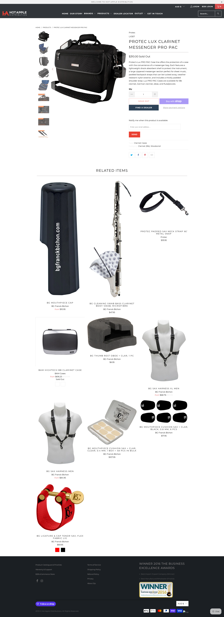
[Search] (218, 13)
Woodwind (155, 146)
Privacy (90, 579)
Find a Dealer (143, 107)
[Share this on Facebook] (138, 155)
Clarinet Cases (140, 143)
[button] (90, 13)
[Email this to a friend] (152, 155)
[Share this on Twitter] (131, 155)
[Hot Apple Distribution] (15, 13)
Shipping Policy (94, 569)
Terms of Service (94, 565)
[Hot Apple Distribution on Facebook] (37, 581)
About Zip (91, 583)
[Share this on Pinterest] (145, 155)
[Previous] (53, 69)
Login (196, 6)
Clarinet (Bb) (144, 146)
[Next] (124, 69)
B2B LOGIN (207, 6)
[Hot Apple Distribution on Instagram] (42, 581)
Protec (132, 32)
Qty (130, 89)
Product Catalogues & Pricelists (49, 565)
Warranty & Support (44, 569)
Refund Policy (93, 574)
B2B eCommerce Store (45, 574)
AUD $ (178, 7)
